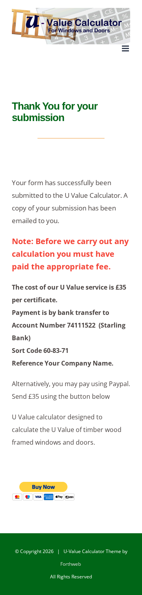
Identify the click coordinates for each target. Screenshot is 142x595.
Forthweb (70, 564)
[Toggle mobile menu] (126, 48)
